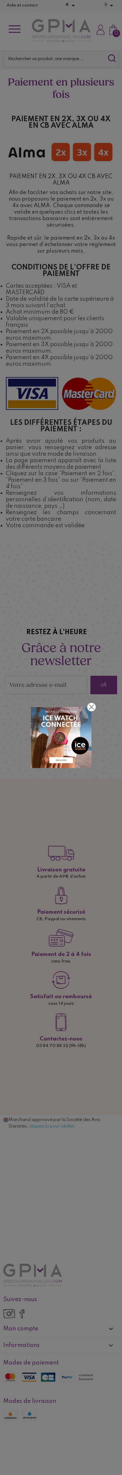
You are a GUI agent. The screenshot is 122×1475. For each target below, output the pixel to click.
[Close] (91, 707)
